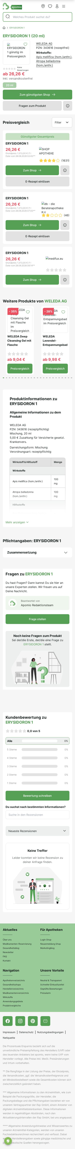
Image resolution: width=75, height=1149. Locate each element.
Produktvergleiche (12, 1005)
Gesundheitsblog (11, 948)
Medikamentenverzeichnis (16, 993)
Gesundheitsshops (12, 984)
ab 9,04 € (16, 359)
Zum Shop (30, 170)
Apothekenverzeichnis (14, 980)
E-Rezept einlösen (37, 181)
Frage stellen (37, 619)
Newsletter (8, 952)
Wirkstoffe (8, 997)
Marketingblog (47, 948)
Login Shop (45, 939)
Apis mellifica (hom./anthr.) (54, 57)
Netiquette (9, 1037)
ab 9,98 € (52, 359)
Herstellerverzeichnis (13, 988)
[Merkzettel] (50, 6)
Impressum (9, 1032)
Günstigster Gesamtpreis (37, 136)
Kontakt (6, 960)
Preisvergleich (19, 368)
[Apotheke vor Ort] (43, 6)
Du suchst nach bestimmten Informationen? (36, 807)
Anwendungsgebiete (13, 1001)
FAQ (5, 956)
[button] (63, 6)
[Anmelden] (57, 6)
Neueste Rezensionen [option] (22, 831)
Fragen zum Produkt (32, 106)
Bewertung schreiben (37, 795)
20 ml (9, 85)
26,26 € (13, 149)
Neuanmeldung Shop (50, 944)
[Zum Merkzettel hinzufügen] (25, 44)
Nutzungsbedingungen (50, 1032)
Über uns (7, 939)
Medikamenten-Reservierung (17, 944)
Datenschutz (26, 1032)
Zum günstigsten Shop (35, 94)
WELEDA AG (44, 43)
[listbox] (37, 831)
